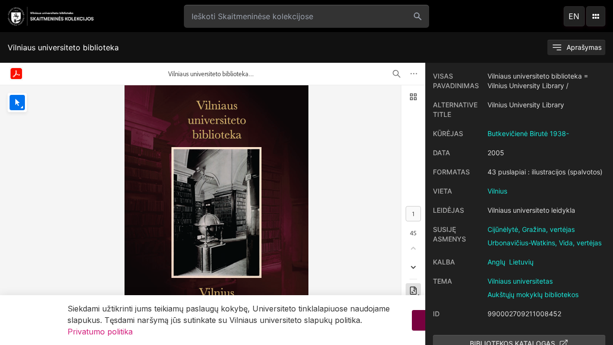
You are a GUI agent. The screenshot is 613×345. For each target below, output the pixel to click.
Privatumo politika (100, 331)
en (573, 16)
